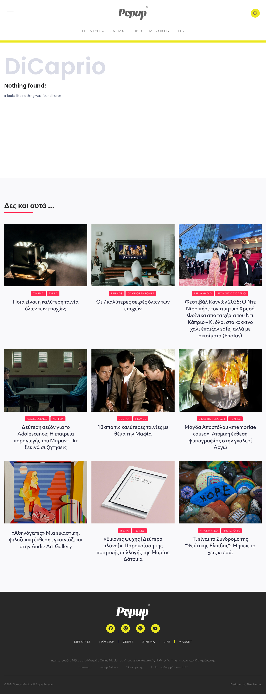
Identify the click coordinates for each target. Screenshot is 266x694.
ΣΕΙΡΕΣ (128, 642)
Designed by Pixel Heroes (246, 684)
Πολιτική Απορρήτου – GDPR (169, 667)
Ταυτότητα (85, 667)
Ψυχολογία (231, 530)
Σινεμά (38, 293)
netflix (58, 419)
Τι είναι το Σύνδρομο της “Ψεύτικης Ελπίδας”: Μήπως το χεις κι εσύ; (220, 545)
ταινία (53, 293)
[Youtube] (155, 628)
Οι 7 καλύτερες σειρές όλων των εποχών (133, 305)
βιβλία (124, 530)
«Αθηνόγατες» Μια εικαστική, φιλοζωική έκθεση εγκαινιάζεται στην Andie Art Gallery (46, 539)
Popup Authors (109, 667)
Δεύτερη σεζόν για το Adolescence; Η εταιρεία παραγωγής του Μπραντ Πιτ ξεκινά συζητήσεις (46, 437)
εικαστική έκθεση (212, 419)
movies (140, 419)
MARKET (185, 642)
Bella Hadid (203, 293)
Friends (116, 293)
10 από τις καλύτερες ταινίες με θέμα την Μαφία (133, 430)
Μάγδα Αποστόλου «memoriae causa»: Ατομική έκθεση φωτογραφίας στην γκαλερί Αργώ (220, 437)
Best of (124, 419)
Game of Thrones (141, 293)
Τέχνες (235, 419)
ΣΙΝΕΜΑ (148, 642)
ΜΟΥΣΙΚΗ (107, 642)
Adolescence (37, 419)
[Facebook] (110, 628)
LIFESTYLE (82, 642)
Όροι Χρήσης (134, 667)
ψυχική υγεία (209, 530)
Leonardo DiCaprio (231, 293)
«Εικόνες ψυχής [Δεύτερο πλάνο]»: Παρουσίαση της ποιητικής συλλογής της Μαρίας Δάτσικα (132, 548)
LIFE (167, 642)
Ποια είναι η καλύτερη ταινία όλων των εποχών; (45, 305)
